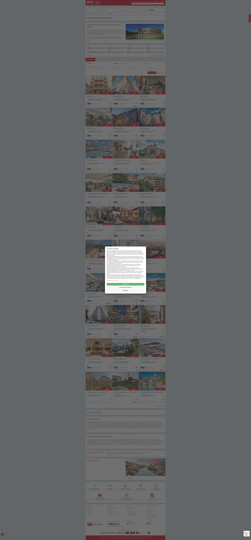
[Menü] (249, 531)
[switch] (246, 535)
